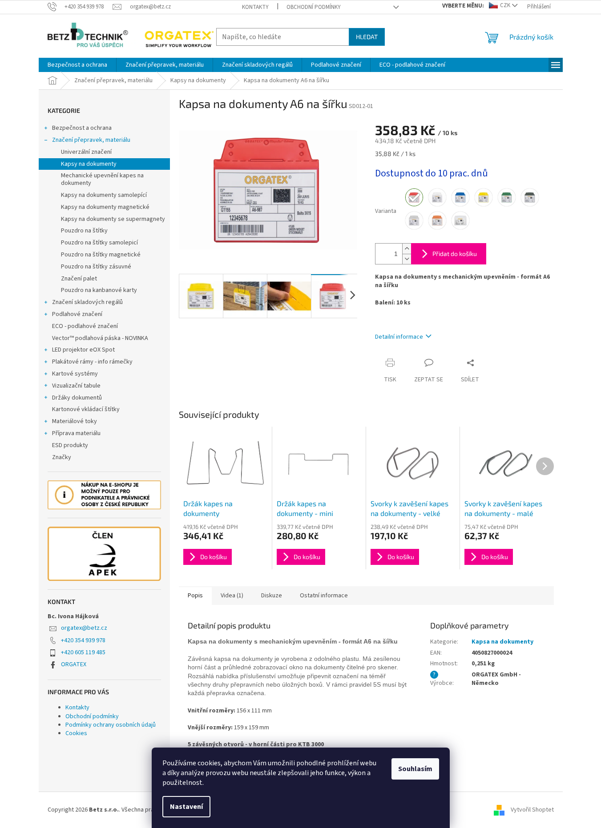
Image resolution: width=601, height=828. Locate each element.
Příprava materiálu (76, 433)
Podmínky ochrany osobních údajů (110, 724)
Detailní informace (399, 336)
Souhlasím (415, 769)
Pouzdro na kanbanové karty (99, 290)
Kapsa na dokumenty (502, 641)
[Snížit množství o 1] (406, 259)
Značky (61, 457)
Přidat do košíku (454, 253)
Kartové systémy (75, 373)
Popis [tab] (195, 595)
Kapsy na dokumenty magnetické (105, 207)
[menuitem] (77, 65)
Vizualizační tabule (76, 385)
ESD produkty (70, 445)
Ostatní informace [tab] (324, 595)
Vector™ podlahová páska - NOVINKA (100, 338)
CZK (505, 5)
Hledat (367, 36)
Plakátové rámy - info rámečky (92, 361)
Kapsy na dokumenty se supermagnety (113, 219)
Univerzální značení (86, 152)
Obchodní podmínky (313, 7)
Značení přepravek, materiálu (91, 140)
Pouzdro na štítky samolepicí (99, 242)
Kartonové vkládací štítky (86, 409)
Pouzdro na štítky (84, 230)
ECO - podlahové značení (85, 326)
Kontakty (255, 7)
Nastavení (186, 807)
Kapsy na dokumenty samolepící (104, 195)
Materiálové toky (74, 421)
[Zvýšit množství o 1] (406, 249)
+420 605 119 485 (83, 652)
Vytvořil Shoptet (532, 809)
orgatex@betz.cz (84, 628)
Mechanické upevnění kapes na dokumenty (102, 179)
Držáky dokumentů (77, 397)
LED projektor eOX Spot (83, 349)
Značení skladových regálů (87, 302)
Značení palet (79, 278)
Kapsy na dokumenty (89, 164)
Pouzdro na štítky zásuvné (96, 266)
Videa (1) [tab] (232, 595)
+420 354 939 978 (83, 640)
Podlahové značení (77, 314)
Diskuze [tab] (271, 595)
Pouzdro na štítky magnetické (101, 254)
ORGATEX (73, 664)
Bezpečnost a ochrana (82, 128)
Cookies (76, 733)
